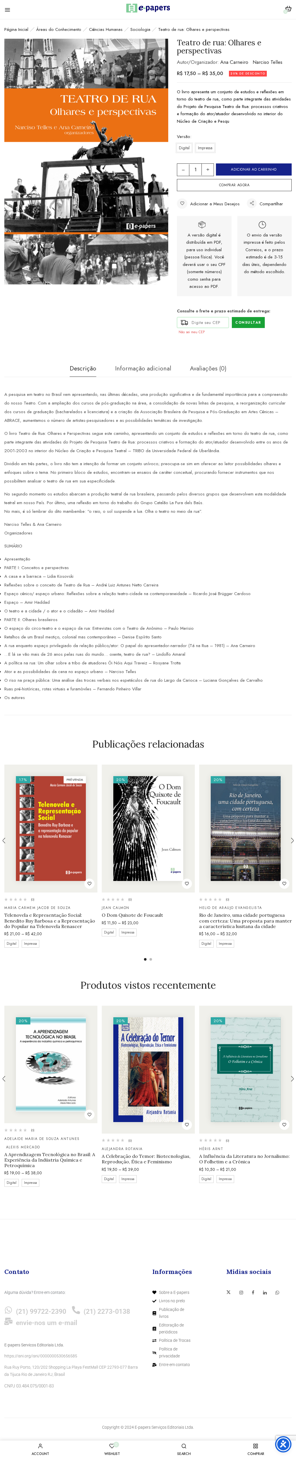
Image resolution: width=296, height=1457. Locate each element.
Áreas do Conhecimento (58, 29)
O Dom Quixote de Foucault (132, 915)
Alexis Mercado (23, 1147)
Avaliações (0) (208, 368)
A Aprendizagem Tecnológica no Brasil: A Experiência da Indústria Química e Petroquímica (49, 1160)
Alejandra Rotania (122, 1149)
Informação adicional (143, 368)
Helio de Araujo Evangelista (230, 907)
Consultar (248, 322)
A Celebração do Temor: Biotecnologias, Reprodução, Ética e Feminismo (146, 1159)
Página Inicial (16, 29)
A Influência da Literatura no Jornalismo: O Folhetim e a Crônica (244, 1159)
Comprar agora (234, 185)
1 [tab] (145, 959)
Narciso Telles (267, 62)
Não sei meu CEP (192, 332)
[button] (288, 9)
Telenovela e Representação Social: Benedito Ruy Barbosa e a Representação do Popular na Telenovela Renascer (49, 920)
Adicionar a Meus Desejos (215, 204)
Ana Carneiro (234, 62)
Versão (183, 136)
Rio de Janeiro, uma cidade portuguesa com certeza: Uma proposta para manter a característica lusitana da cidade (245, 920)
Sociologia (140, 29)
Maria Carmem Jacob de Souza (37, 907)
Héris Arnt (211, 1149)
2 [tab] (150, 959)
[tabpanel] (50, 857)
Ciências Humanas (106, 29)
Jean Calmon (116, 907)
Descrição (83, 368)
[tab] (83, 370)
